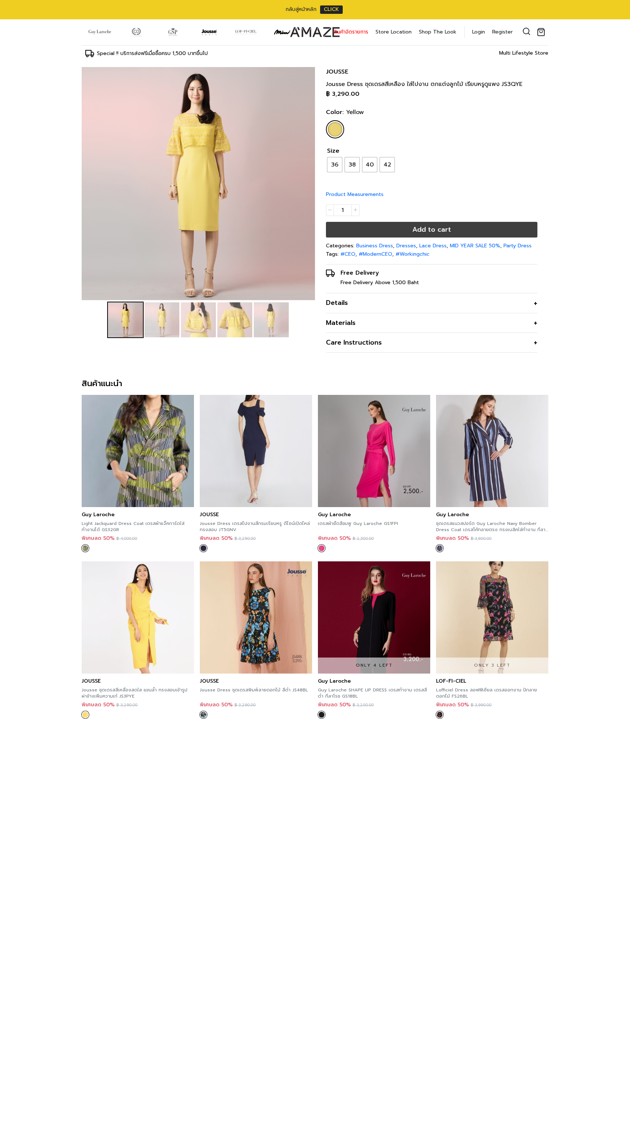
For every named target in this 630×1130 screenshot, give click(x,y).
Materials (340, 323)
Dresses (406, 246)
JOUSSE (337, 71)
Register (502, 32)
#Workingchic (412, 254)
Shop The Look (437, 32)
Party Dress (517, 246)
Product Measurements (355, 194)
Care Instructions (354, 342)
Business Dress (374, 246)
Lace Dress (433, 246)
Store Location (394, 32)
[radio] (334, 164)
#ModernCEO (375, 254)
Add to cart (431, 229)
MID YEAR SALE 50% (475, 246)
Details (337, 303)
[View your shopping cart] (542, 32)
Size (333, 150)
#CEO (348, 254)
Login (478, 32)
